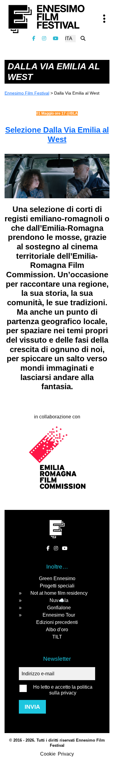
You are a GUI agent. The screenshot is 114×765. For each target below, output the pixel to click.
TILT (57, 636)
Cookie (48, 753)
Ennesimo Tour (59, 615)
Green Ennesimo (57, 578)
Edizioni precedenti (57, 622)
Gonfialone (59, 607)
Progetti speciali (57, 585)
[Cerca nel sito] (83, 38)
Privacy (66, 753)
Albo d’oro (57, 629)
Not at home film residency (59, 593)
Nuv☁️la (59, 600)
